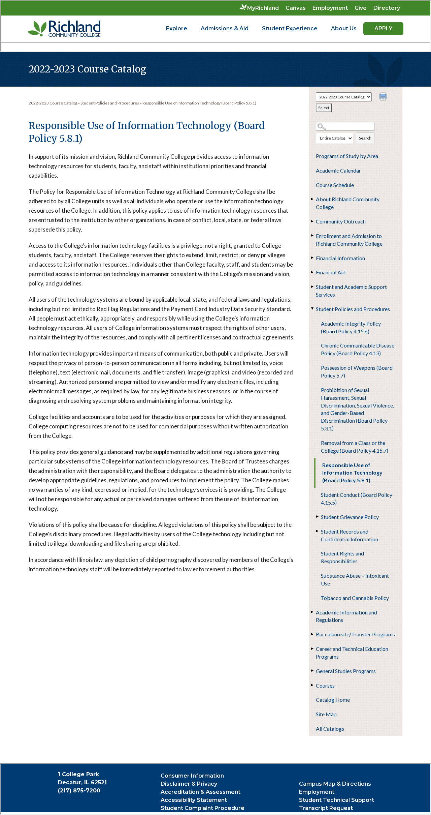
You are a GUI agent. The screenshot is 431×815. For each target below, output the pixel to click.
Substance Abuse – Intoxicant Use (355, 579)
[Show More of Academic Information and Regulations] (312, 612)
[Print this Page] (384, 97)
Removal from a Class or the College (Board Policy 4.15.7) (354, 447)
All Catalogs (330, 728)
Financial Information (340, 258)
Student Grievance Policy (350, 517)
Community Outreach (341, 221)
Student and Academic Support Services (351, 290)
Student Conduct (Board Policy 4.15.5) (356, 498)
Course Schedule (335, 185)
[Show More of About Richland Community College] (312, 198)
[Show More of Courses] (312, 685)
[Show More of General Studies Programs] (312, 670)
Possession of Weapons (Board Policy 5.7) (357, 371)
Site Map (326, 714)
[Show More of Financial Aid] (312, 272)
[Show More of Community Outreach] (312, 221)
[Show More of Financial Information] (312, 257)
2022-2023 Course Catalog (53, 102)
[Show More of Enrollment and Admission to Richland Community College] (312, 235)
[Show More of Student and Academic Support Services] (312, 286)
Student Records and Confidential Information (349, 535)
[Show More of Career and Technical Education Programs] (312, 648)
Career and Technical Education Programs (352, 652)
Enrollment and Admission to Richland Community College (349, 240)
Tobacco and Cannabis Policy (355, 598)
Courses (325, 685)
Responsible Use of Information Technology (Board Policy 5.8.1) (352, 473)
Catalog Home (333, 699)
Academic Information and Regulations (346, 616)
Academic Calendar (338, 170)
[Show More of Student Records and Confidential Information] (317, 531)
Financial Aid (330, 272)
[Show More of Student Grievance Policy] (317, 516)
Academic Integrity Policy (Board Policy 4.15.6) (351, 327)
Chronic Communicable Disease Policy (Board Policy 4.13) (357, 349)
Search (365, 138)
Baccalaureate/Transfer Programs (355, 634)
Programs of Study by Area (347, 156)
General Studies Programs (346, 671)
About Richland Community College (347, 203)
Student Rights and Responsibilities (342, 557)
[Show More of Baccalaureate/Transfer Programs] (312, 634)
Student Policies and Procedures (353, 309)
